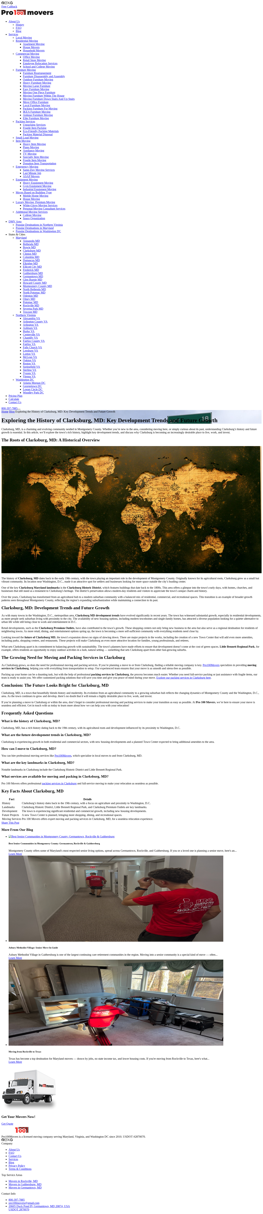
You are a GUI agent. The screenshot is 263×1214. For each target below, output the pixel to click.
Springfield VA (31, 366)
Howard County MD (35, 282)
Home (4, 411)
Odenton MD (30, 295)
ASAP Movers (31, 176)
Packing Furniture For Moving (40, 108)
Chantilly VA (30, 337)
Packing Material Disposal (38, 134)
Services (13, 34)
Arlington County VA (35, 321)
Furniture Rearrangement (37, 73)
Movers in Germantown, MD (25, 1187)
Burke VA (29, 331)
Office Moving (31, 56)
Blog (18, 31)
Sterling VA (29, 369)
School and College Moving (39, 66)
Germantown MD (33, 276)
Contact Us (15, 402)
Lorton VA (29, 353)
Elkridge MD (30, 263)
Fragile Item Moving (34, 160)
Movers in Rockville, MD (23, 1181)
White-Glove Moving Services (40, 205)
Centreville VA (31, 334)
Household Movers (34, 50)
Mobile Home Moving (35, 195)
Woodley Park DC (33, 392)
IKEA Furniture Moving (36, 111)
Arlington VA (30, 324)
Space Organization (34, 218)
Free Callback (9, 6)
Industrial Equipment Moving (39, 189)
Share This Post (10, 822)
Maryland (21, 237)
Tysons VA (29, 373)
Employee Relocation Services (40, 63)
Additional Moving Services (32, 211)
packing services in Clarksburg (59, 783)
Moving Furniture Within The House (43, 95)
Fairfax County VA (34, 340)
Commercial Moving (27, 53)
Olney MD (29, 298)
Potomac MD (30, 302)
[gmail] (11, 3)
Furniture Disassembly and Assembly (44, 76)
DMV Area (15, 221)
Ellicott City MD (32, 266)
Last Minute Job (32, 173)
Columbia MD (31, 257)
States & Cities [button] (17, 234)
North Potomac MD (34, 292)
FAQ (18, 27)
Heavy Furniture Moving (37, 82)
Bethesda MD (31, 244)
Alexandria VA (31, 318)
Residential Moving (27, 40)
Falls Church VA (32, 347)
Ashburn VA (30, 328)
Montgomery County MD (37, 286)
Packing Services (25, 121)
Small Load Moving (27, 137)
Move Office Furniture (35, 102)
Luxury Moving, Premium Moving (35, 202)
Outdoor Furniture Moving (38, 79)
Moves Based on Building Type (34, 192)
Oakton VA (29, 360)
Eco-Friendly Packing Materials (41, 131)
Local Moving (24, 37)
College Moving (32, 215)
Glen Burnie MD (32, 279)
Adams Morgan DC (34, 382)
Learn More (15, 853)
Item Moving (23, 140)
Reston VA (29, 363)
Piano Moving (31, 147)
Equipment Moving (27, 179)
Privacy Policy (17, 1165)
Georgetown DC (32, 386)
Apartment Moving (34, 44)
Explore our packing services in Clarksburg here (183, 677)
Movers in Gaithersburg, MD (25, 1184)
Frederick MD (31, 269)
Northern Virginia (26, 315)
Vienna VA (29, 376)
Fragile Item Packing (34, 127)
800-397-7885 (9, 408)
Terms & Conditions (20, 1168)
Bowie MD (29, 247)
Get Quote (7, 1123)
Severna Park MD (33, 308)
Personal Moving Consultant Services (44, 208)
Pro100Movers (211, 665)
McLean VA (30, 357)
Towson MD (30, 311)
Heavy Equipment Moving (38, 182)
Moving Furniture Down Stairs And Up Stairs (49, 98)
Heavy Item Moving (34, 144)
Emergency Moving (27, 166)
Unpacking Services (34, 124)
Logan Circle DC (33, 389)
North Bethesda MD (34, 289)
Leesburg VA (30, 350)
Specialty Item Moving (36, 156)
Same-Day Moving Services (39, 169)
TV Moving (29, 153)
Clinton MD (30, 253)
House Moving (31, 198)
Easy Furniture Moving (36, 89)
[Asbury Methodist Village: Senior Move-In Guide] (116, 940)
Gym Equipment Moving (37, 186)
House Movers (31, 47)
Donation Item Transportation (39, 163)
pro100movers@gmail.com (24, 1202)
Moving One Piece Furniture (39, 92)
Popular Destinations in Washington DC (38, 231)
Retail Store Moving (34, 60)
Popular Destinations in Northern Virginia (39, 224)
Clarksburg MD (32, 250)
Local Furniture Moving (36, 105)
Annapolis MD (31, 240)
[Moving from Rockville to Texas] (116, 1044)
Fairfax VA (29, 344)
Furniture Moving (26, 69)
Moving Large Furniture (36, 85)
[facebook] (2, 3)
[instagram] (5, 3)
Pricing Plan (15, 395)
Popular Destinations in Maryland (35, 227)
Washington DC (25, 379)
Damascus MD (31, 260)
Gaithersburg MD (33, 273)
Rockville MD (31, 305)
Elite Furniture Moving (36, 118)
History (20, 24)
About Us (14, 21)
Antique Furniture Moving (38, 115)
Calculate (14, 399)
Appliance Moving (33, 150)
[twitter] (8, 3)
